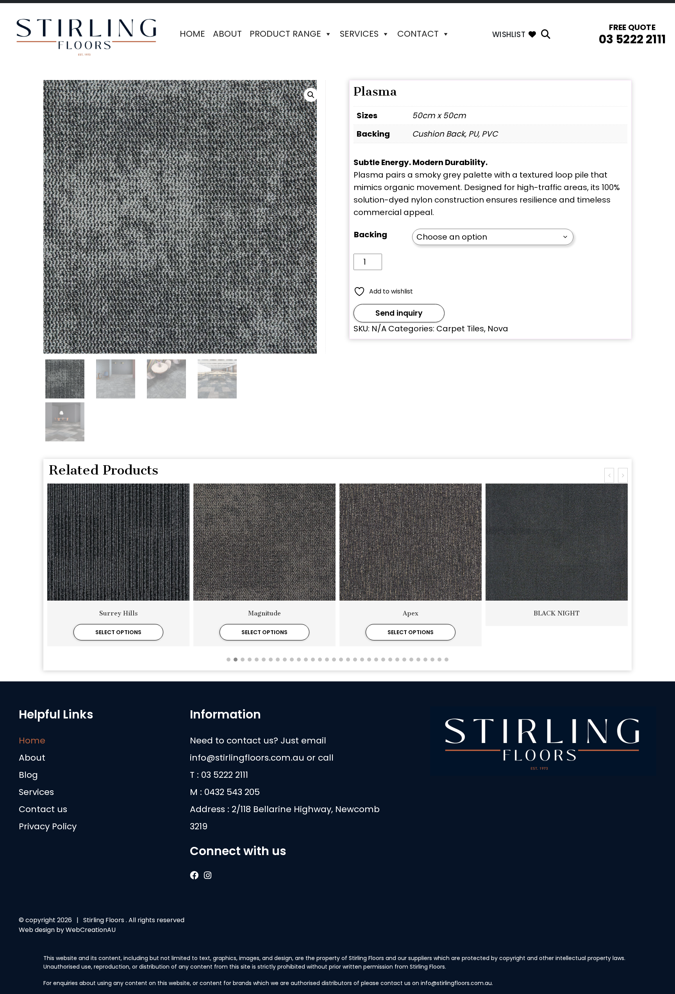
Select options (118, 632)
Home (192, 34)
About (227, 34)
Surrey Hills (118, 613)
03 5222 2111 (632, 39)
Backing (370, 234)
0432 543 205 (232, 792)
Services (359, 34)
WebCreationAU (91, 929)
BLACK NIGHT (557, 613)
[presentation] (609, 475)
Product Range (285, 34)
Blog (28, 775)
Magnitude (264, 613)
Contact (418, 34)
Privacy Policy (48, 826)
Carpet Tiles (460, 328)
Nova (498, 328)
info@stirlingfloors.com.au (247, 758)
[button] (311, 95)
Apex (410, 613)
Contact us (43, 809)
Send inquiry (399, 313)
